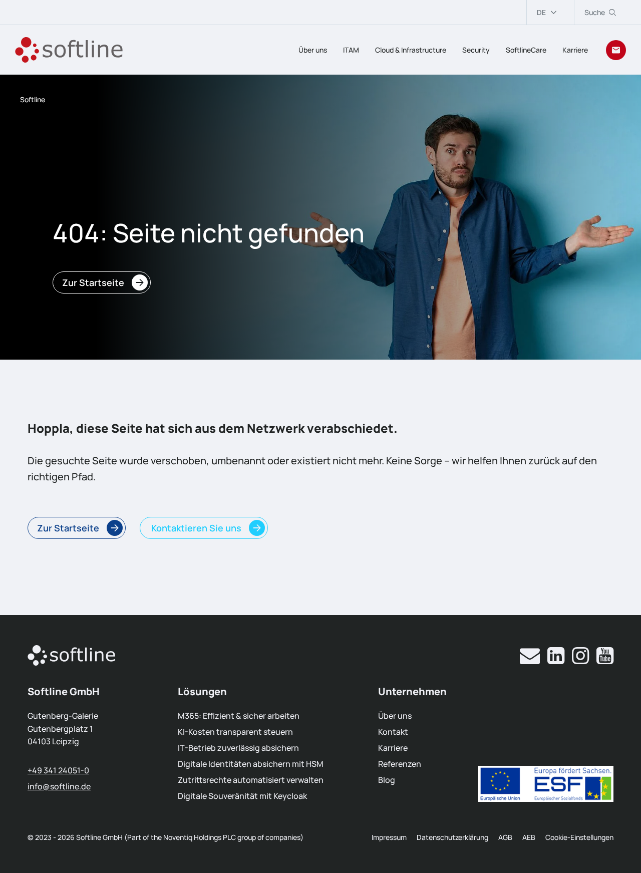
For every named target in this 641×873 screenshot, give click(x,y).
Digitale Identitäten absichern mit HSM (251, 763)
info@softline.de (59, 786)
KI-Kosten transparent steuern (235, 731)
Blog (386, 779)
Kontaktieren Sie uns (195, 528)
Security (476, 50)
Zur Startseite (93, 282)
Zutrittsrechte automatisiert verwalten (251, 779)
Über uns (312, 50)
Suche (594, 12)
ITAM (351, 50)
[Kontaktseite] (616, 50)
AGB (505, 837)
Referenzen (399, 763)
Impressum (389, 837)
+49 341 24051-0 (58, 770)
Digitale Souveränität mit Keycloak (242, 795)
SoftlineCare (526, 50)
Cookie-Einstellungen (579, 837)
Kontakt (393, 731)
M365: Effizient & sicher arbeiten (238, 715)
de (541, 12)
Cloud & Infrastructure (410, 50)
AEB (528, 837)
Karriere (575, 50)
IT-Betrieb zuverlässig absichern (238, 747)
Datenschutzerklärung (452, 837)
